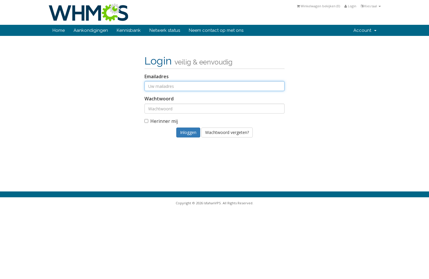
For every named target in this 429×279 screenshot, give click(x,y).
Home (59, 30)
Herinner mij (164, 121)
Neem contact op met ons (216, 30)
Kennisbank (129, 30)
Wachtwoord (159, 98)
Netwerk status (164, 30)
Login (351, 6)
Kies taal (370, 6)
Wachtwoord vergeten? (227, 132)
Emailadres (156, 76)
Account (363, 30)
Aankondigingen (91, 30)
